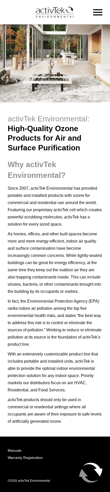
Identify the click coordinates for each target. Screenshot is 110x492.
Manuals (14, 450)
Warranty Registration (25, 458)
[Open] (97, 12)
